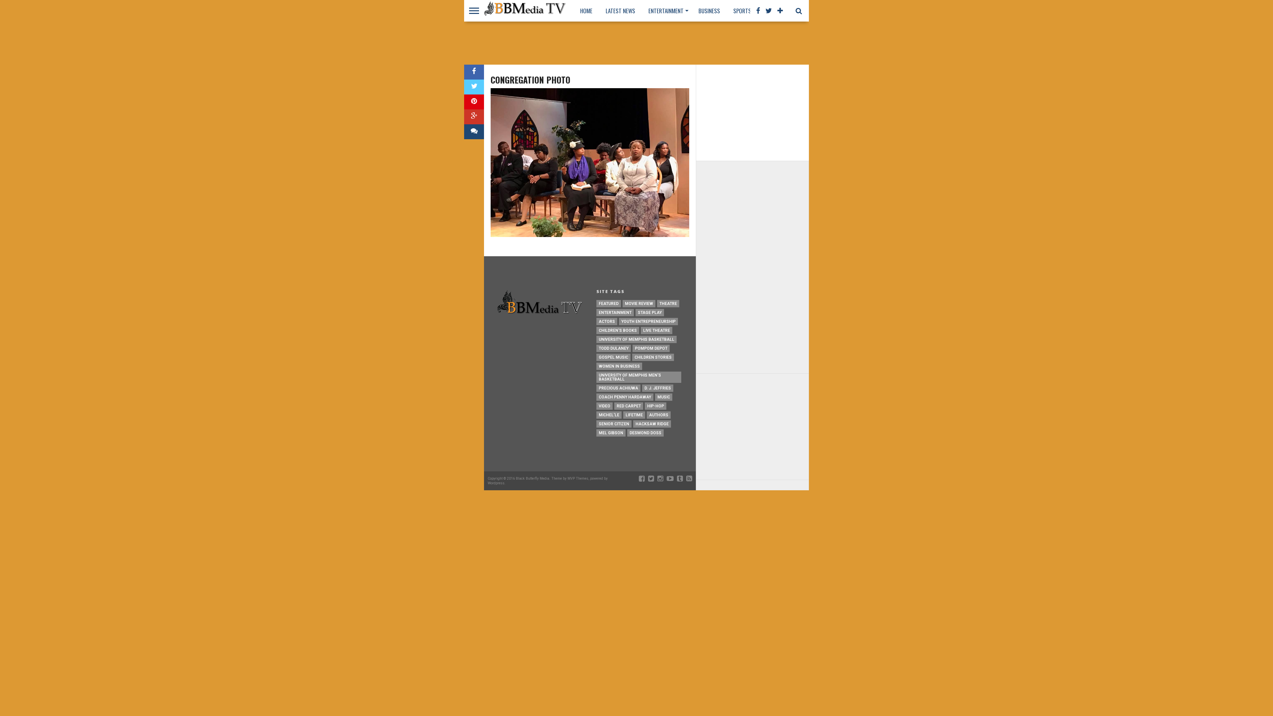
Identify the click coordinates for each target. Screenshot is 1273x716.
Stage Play (650, 312)
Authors (658, 415)
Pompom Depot (651, 348)
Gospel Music (613, 357)
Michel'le (609, 415)
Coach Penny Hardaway (625, 397)
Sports (742, 11)
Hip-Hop (655, 406)
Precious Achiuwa (618, 388)
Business (709, 11)
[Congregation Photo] (590, 235)
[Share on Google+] (474, 116)
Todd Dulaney (614, 348)
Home (586, 11)
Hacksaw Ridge (652, 424)
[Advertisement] (636, 43)
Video (604, 406)
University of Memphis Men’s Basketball (630, 377)
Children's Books (618, 330)
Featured (609, 303)
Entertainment (666, 11)
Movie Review (639, 303)
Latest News (620, 11)
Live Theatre (656, 330)
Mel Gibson (611, 433)
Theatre (668, 303)
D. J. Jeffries (657, 388)
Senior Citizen (614, 424)
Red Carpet (629, 406)
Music (663, 397)
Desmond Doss (645, 433)
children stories (653, 357)
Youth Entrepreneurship (648, 321)
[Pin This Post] (474, 101)
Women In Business (619, 366)
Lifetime (634, 415)
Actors (607, 321)
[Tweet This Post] (474, 87)
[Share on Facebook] (474, 72)
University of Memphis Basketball (636, 339)
